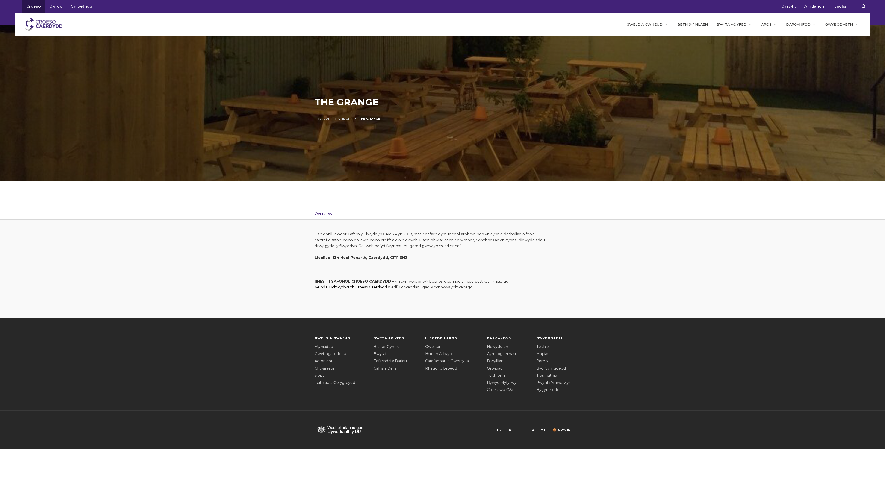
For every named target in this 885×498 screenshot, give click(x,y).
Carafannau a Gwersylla (447, 361)
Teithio (542, 346)
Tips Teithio (546, 375)
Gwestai (432, 346)
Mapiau (543, 354)
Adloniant (324, 361)
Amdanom (815, 6)
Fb (499, 430)
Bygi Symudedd (551, 368)
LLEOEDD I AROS (441, 338)
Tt (520, 430)
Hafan (323, 118)
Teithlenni (496, 375)
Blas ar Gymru (387, 346)
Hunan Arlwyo (438, 354)
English (841, 6)
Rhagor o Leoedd (441, 368)
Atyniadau (324, 346)
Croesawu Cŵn (501, 390)
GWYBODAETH (839, 24)
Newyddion (497, 346)
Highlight (343, 118)
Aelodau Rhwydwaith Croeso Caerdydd (351, 287)
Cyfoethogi (82, 6)
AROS (766, 24)
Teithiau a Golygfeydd (335, 382)
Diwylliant (496, 361)
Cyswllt (788, 6)
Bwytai (380, 354)
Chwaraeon (325, 368)
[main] (442, 224)
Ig (532, 430)
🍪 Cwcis (561, 430)
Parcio (542, 361)
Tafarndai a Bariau (390, 361)
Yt (543, 430)
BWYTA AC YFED (731, 24)
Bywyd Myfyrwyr (502, 382)
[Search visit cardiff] (864, 6)
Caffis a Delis (385, 368)
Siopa (319, 375)
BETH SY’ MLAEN (692, 24)
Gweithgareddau (330, 354)
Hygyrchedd (548, 390)
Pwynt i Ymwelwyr (553, 382)
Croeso (33, 6)
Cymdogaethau (501, 354)
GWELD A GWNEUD (645, 24)
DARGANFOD (798, 24)
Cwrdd (56, 6)
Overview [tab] (323, 214)
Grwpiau (495, 368)
